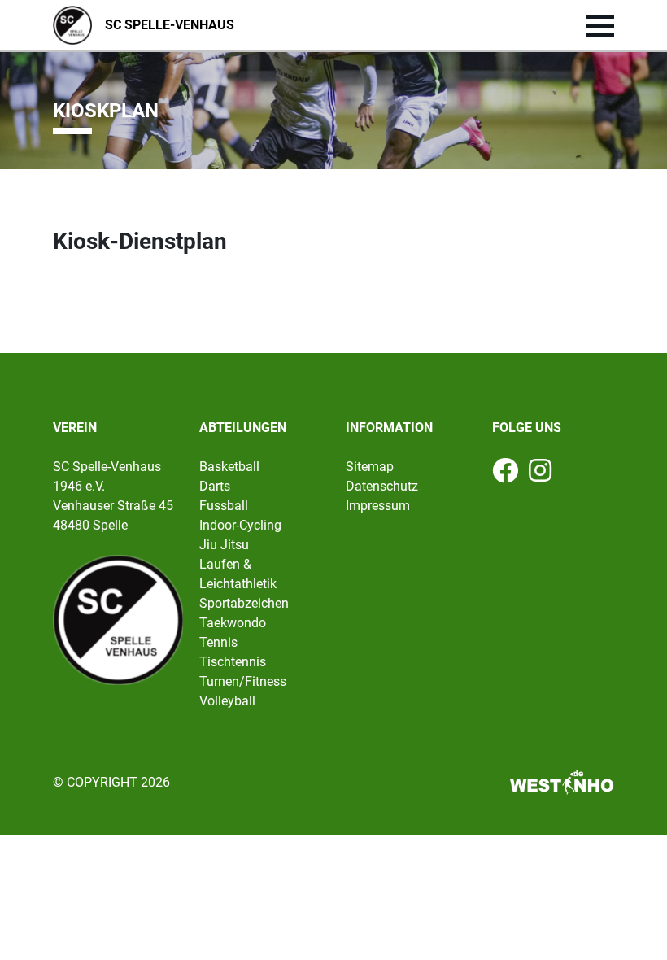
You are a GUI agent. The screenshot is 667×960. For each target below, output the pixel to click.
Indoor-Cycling (240, 525)
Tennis (218, 642)
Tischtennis (232, 662)
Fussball (223, 505)
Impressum (378, 505)
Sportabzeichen (244, 603)
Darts (214, 486)
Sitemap (370, 466)
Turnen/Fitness (242, 681)
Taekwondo (232, 623)
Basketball (229, 466)
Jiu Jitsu (224, 544)
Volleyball (227, 701)
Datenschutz (382, 486)
